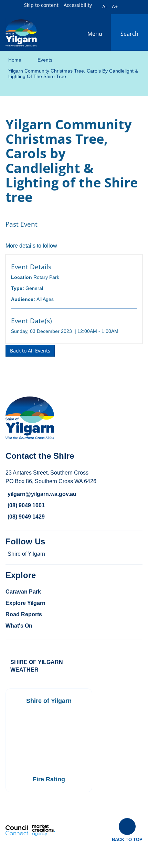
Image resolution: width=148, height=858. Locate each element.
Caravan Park (23, 592)
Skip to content (41, 5)
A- (104, 6)
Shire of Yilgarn (26, 554)
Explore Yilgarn (25, 603)
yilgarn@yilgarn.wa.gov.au (42, 494)
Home (14, 60)
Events (45, 60)
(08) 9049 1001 (26, 505)
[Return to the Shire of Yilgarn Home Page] (21, 32)
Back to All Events (30, 350)
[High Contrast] (96, 5)
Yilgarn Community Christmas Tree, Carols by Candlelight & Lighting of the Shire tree (73, 73)
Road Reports (24, 614)
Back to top (127, 839)
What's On (19, 626)
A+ (115, 6)
